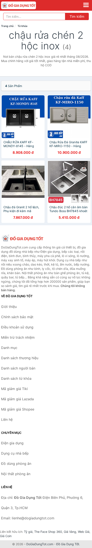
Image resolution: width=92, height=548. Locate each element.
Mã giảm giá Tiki (14, 389)
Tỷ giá (28, 531)
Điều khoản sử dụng (17, 327)
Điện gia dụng (12, 443)
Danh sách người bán (18, 368)
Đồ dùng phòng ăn (16, 463)
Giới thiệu (9, 306)
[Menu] (86, 5)
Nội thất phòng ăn (15, 474)
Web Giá (83, 531)
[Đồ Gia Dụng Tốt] (22, 238)
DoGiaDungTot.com (39, 544)
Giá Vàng (70, 531)
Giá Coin (6, 536)
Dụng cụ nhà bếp (15, 453)
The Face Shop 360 (48, 531)
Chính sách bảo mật (17, 317)
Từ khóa (22, 26)
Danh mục (9, 348)
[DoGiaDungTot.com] (25, 5)
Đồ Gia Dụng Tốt (67, 544)
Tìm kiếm (77, 16)
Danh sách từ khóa (16, 378)
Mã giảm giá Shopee (17, 409)
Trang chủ (7, 26)
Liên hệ (7, 419)
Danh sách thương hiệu (19, 358)
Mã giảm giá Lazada (17, 399)
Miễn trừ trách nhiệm (18, 337)
